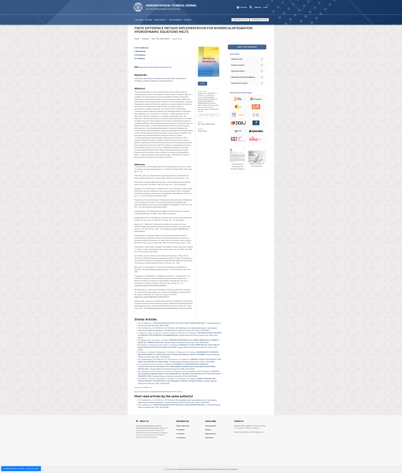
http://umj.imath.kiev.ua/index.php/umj (162, 308)
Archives (145, 39)
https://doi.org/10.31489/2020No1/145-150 (155, 67)
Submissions (209, 438)
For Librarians (181, 438)
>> (151, 387)
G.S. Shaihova (139, 59)
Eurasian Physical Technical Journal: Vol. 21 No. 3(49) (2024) (175, 376)
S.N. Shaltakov (140, 55)
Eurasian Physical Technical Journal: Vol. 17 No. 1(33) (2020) (186, 342)
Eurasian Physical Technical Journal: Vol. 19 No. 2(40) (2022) (172, 369)
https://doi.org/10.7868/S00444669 (148, 297)
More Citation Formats (207, 115)
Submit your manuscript (247, 47)
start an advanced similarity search (158, 392)
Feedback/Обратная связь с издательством (21, 469)
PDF (203, 83)
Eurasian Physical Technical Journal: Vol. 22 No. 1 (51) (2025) (187, 330)
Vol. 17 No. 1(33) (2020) (160, 39)
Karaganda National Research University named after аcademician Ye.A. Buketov (207, 469)
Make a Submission (182, 426)
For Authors (180, 434)
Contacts (187, 20)
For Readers (180, 430)
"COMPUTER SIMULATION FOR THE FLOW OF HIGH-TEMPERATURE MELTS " (179, 323)
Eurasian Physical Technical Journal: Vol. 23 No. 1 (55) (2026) (192, 362)
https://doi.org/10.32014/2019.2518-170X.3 (150, 285)
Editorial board (210, 434)
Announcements (175, 20)
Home (136, 39)
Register (258, 7)
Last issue (139, 20)
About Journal (160, 20)
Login (265, 7)
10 (147, 387)
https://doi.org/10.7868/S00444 (176, 229)
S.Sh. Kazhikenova (141, 48)
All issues (148, 20)
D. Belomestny (139, 51)
